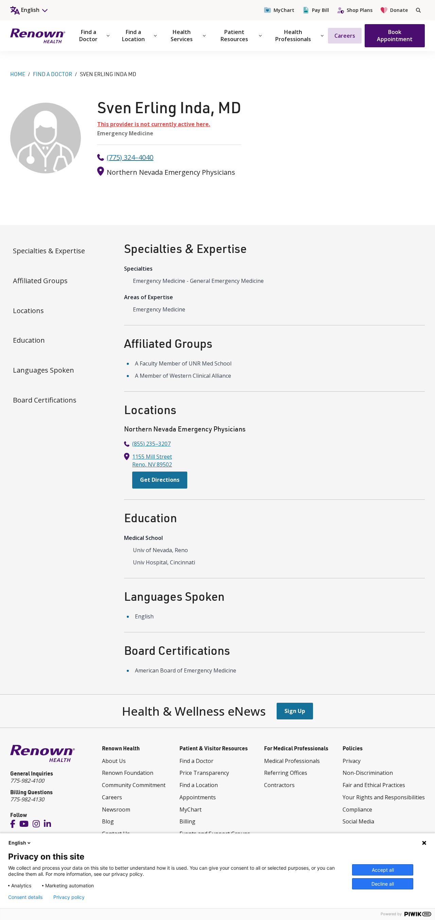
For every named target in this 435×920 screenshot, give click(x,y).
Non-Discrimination (368, 773)
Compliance (357, 809)
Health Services (182, 35)
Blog (108, 821)
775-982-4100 (27, 780)
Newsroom (116, 809)
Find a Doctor (88, 35)
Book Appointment (395, 35)
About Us (114, 761)
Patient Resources (234, 35)
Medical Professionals (292, 761)
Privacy (352, 761)
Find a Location (133, 35)
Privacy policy (69, 897)
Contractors (279, 785)
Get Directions (159, 479)
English (17, 843)
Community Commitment (134, 785)
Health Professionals (293, 35)
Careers (344, 35)
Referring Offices (285, 773)
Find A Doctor (52, 74)
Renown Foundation (127, 773)
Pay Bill (320, 10)
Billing (187, 821)
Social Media (358, 821)
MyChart (284, 10)
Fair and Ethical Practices (374, 785)
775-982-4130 (27, 799)
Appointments (197, 797)
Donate (399, 10)
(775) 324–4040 (130, 157)
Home (17, 74)
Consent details (25, 897)
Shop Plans (359, 10)
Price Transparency (204, 773)
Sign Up (294, 711)
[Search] (418, 10)
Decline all (382, 884)
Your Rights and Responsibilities (384, 797)
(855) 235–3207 (151, 443)
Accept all (383, 870)
